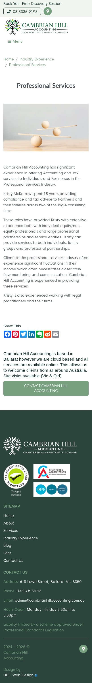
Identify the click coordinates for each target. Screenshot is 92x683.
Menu (17, 41)
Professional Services (27, 64)
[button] (48, 11)
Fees (7, 552)
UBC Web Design (18, 674)
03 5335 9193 (24, 11)
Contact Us (13, 560)
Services (10, 530)
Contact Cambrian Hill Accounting (46, 388)
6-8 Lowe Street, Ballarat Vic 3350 (51, 581)
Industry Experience (36, 59)
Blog (7, 545)
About (8, 523)
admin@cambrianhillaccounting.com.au (50, 600)
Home (8, 59)
